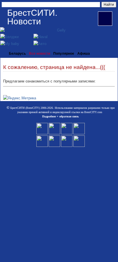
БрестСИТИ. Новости (32, 17)
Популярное (63, 54)
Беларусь (17, 54)
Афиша (83, 54)
